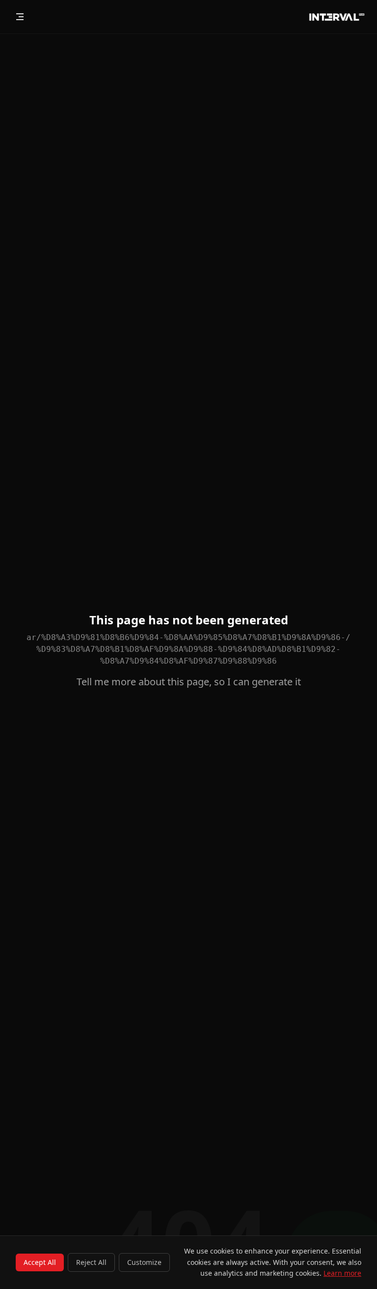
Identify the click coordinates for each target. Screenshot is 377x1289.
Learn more (342, 1273)
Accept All (40, 1262)
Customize (144, 1262)
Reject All (91, 1262)
